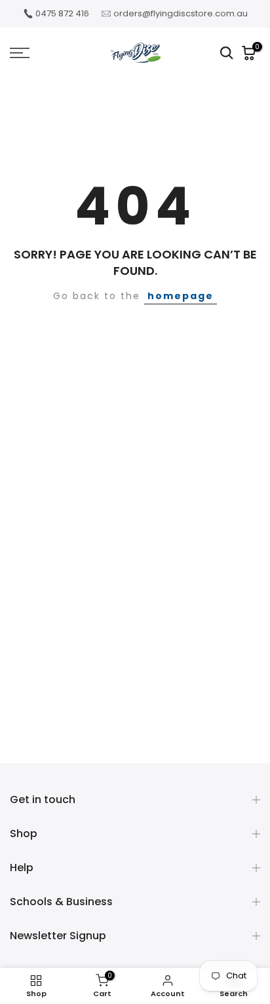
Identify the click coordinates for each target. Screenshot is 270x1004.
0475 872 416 (62, 13)
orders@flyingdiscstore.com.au (180, 13)
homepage (180, 295)
